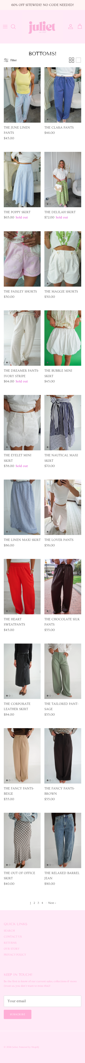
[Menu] (5, 26)
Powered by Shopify (29, 1047)
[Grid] (71, 60)
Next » (52, 902)
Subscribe (17, 1014)
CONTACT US (13, 936)
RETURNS (10, 942)
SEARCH (9, 930)
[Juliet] (42, 26)
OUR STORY (11, 948)
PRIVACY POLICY (15, 954)
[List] (78, 60)
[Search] (15, 26)
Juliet (15, 1047)
